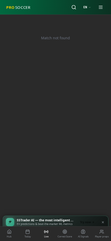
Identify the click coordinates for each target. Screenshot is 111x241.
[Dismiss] (103, 222)
